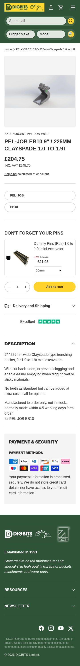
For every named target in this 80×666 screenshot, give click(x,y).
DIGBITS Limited (27, 654)
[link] (22, 257)
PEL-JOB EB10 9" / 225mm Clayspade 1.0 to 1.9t (45, 49)
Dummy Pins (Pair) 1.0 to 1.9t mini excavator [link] (53, 246)
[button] (61, 7)
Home (8, 49)
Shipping (10, 174)
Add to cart (54, 286)
